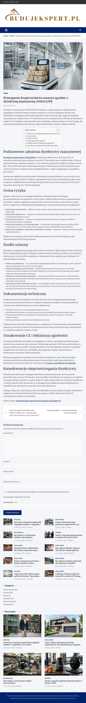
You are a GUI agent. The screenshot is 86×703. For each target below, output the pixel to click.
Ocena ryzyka (31, 136)
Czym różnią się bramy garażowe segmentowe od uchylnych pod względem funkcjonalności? (66, 525)
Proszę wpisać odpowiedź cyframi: (16, 497)
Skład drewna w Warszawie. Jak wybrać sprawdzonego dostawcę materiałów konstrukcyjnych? (26, 551)
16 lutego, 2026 (19, 553)
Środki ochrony (32, 138)
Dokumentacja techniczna (36, 141)
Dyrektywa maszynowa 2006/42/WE (19, 157)
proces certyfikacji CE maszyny (61, 363)
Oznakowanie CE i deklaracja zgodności (40, 143)
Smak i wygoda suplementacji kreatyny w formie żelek (68, 536)
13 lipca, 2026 (59, 527)
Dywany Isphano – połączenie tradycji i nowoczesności (62, 411)
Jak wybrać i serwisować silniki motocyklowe (25, 536)
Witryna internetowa (11, 482)
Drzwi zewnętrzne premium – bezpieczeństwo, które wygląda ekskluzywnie (27, 563)
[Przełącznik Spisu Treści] (57, 131)
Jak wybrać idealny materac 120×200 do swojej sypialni (67, 549)
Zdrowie (58, 532)
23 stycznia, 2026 (61, 553)
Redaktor (29, 540)
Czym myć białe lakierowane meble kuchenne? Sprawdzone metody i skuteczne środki (27, 576)
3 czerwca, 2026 (60, 540)
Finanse (6, 593)
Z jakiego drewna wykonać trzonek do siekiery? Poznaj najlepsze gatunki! (67, 576)
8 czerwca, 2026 (19, 540)
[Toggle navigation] (6, 30)
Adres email (8, 472)
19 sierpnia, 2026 (19, 527)
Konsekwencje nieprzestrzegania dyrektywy (42, 145)
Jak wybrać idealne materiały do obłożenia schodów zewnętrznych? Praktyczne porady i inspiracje (68, 564)
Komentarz (8, 433)
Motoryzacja (18, 532)
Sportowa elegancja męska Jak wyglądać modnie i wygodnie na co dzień (27, 524)
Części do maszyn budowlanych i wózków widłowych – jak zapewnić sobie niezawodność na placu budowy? (24, 412)
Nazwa (6, 461)
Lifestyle (17, 519)
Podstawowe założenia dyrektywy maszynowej (43, 134)
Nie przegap (10, 611)
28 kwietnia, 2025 (61, 566)
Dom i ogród (59, 519)
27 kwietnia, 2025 (61, 579)
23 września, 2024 (9, 106)
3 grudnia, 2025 (19, 566)
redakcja (29, 527)
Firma (5, 93)
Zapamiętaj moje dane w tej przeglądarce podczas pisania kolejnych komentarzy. (37, 492)
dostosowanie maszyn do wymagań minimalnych (38, 401)
